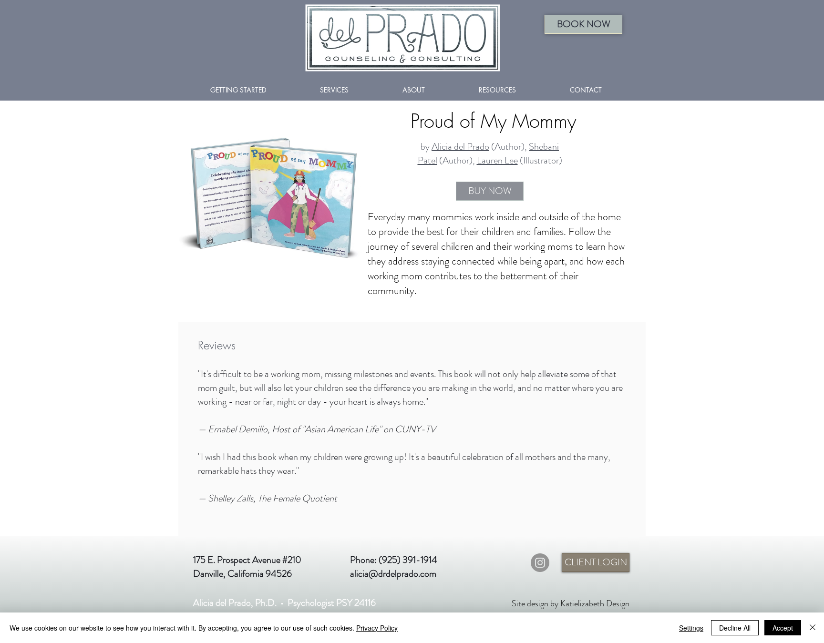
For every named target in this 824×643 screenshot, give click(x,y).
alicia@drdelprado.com (393, 574)
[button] (583, 24)
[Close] (812, 627)
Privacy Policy (377, 628)
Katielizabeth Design (594, 603)
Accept (782, 628)
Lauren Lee (497, 160)
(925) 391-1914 (408, 560)
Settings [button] (691, 628)
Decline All (735, 628)
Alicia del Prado (460, 146)
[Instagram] (540, 562)
